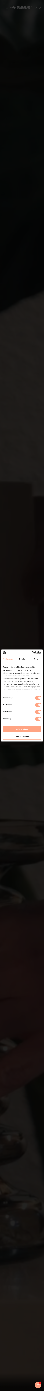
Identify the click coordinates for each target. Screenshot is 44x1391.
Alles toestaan (22, 729)
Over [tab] (36, 659)
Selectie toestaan (22, 736)
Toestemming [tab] (8, 659)
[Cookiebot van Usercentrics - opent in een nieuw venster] (31, 652)
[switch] (38, 705)
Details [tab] (22, 659)
